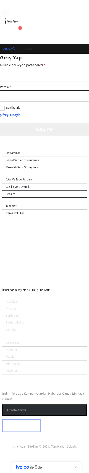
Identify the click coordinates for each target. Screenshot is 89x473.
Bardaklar (12, 315)
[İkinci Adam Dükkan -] (11, 21)
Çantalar (11, 329)
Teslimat (11, 206)
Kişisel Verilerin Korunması (22, 160)
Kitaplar (11, 356)
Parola (5, 87)
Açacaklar (12, 301)
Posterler (11, 370)
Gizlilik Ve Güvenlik (17, 187)
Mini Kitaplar (14, 363)
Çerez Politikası (15, 213)
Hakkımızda (13, 153)
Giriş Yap (44, 129)
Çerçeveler (12, 342)
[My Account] (6, 29)
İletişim (10, 194)
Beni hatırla (13, 108)
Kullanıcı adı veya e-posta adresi (22, 65)
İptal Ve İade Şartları (19, 179)
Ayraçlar (11, 308)
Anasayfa (9, 49)
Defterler (11, 349)
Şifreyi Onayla (10, 115)
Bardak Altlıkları (16, 322)
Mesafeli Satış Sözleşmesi (22, 167)
